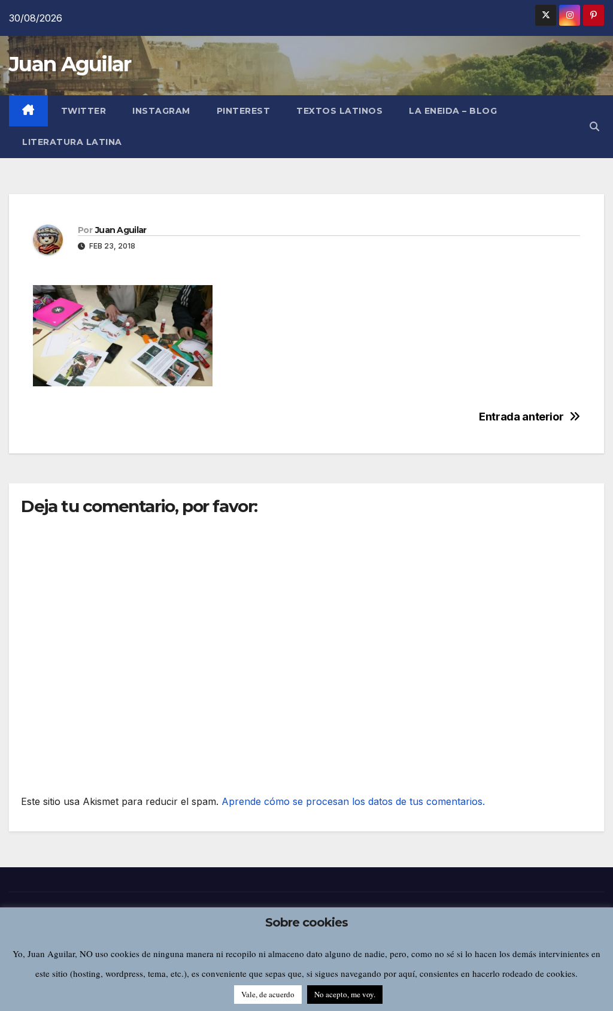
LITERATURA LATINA (72, 142)
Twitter (84, 110)
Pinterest (244, 110)
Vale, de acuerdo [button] (268, 994)
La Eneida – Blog (453, 110)
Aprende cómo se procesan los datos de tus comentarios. (353, 801)
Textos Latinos (339, 110)
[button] (594, 126)
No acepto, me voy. (344, 994)
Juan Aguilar (70, 64)
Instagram (161, 110)
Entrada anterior (521, 416)
